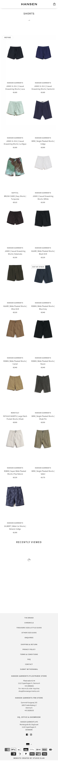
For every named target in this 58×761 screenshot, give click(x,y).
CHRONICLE (29, 623)
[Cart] (54, 4)
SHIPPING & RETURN (29, 644)
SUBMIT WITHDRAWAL (29, 669)
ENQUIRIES (29, 638)
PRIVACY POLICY (29, 649)
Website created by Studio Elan (29, 758)
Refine (7, 37)
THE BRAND (29, 618)
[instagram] (31, 734)
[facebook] (27, 734)
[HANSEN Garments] (29, 4)
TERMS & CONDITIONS (29, 654)
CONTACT (29, 664)
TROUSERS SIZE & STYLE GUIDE (29, 628)
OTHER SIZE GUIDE (29, 633)
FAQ (29, 659)
